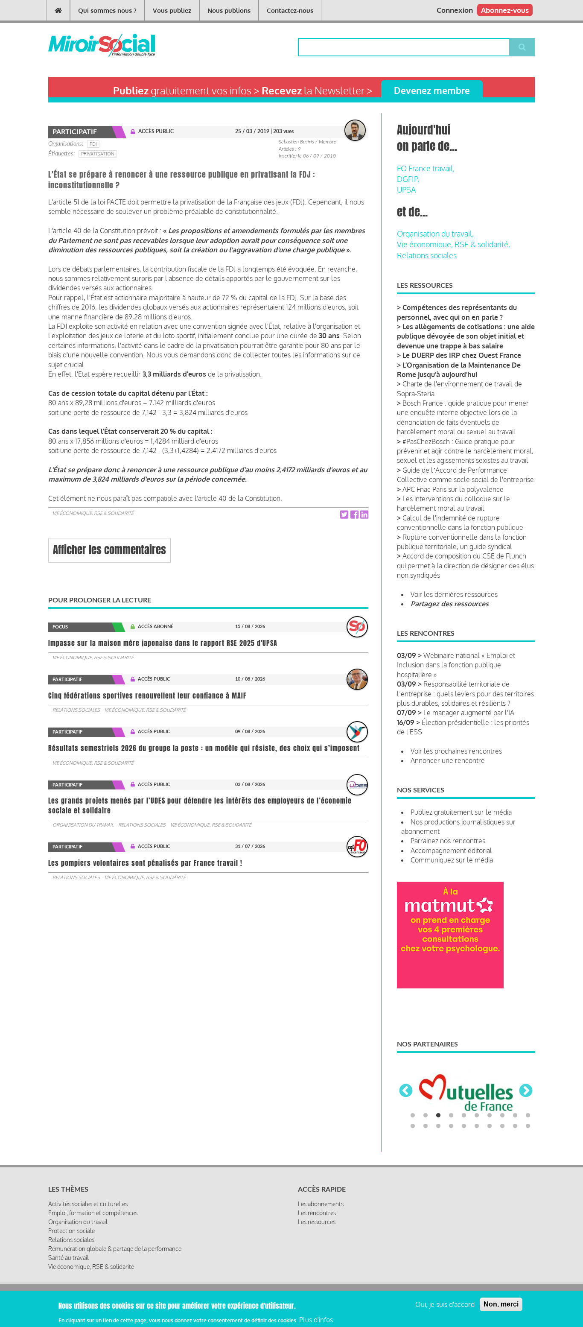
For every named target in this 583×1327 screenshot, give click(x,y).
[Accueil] (87, 45)
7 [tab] (489, 1115)
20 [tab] (528, 1126)
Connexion (455, 10)
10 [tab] (528, 1115)
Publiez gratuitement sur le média (461, 812)
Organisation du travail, (435, 233)
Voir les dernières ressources (454, 594)
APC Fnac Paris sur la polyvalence (453, 489)
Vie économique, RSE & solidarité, (453, 244)
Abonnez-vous (505, 10)
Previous (406, 1091)
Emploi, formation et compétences (92, 1212)
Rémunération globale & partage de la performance (114, 1248)
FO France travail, (426, 168)
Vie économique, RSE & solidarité (93, 513)
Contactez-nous (290, 10)
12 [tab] (425, 1126)
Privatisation (97, 154)
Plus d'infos (316, 1319)
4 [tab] (451, 1115)
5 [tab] (464, 1115)
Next (526, 1091)
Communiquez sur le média (452, 860)
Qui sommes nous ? (107, 10)
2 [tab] (425, 1115)
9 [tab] (515, 1115)
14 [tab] (451, 1126)
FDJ (93, 144)
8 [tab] (502, 1115)
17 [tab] (489, 1126)
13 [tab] (438, 1126)
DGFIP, (408, 179)
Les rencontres (317, 1212)
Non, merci (501, 1304)
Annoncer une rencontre (448, 760)
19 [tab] (515, 1126)
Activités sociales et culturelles (88, 1203)
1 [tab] (412, 1115)
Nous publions (229, 10)
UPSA (406, 189)
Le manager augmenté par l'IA (468, 712)
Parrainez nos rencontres (448, 840)
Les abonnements (321, 1203)
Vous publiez (172, 10)
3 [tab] (438, 1115)
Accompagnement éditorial (451, 850)
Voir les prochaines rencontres (456, 751)
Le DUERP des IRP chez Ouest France (461, 355)
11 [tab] (412, 1126)
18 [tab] (502, 1126)
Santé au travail (68, 1257)
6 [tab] (476, 1115)
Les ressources (316, 1221)
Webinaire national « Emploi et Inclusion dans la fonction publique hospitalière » (456, 665)
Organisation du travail (83, 825)
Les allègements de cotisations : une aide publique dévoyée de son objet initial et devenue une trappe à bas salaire (466, 336)
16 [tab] (476, 1126)
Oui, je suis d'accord (445, 1304)
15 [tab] (464, 1126)
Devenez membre (432, 90)
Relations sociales (76, 710)
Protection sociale (71, 1230)
